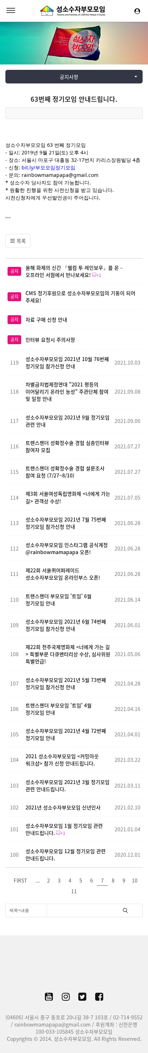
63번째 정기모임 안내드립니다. (74, 99)
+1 (98, 275)
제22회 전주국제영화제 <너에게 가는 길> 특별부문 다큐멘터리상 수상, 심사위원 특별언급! (68, 654)
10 (135, 880)
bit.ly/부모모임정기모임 (48, 167)
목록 (20, 240)
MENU (11, 10)
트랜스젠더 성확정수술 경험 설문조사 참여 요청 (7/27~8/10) (65, 472)
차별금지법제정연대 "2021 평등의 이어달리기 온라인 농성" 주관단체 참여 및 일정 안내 (67, 391)
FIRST (20, 880)
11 (74, 891)
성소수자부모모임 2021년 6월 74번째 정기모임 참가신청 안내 (66, 625)
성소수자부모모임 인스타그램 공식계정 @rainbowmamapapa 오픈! (67, 548)
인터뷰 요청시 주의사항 (50, 339)
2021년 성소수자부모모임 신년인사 (63, 807)
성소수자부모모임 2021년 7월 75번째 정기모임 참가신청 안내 (66, 523)
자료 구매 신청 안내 (46, 319)
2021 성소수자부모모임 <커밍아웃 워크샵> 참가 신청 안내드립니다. (62, 760)
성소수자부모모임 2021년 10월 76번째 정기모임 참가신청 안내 (67, 362)
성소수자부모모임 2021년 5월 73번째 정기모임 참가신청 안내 (66, 683)
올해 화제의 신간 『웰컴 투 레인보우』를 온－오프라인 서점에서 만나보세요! (75, 271)
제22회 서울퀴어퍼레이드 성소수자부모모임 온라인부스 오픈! (63, 574)
